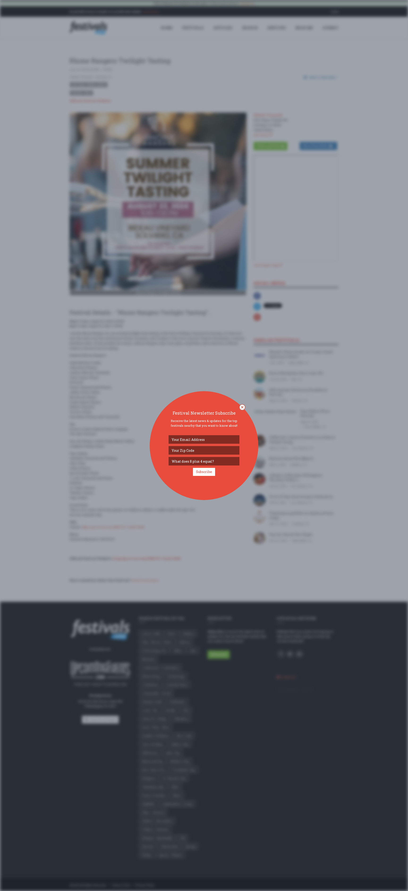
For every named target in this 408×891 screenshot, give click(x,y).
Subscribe (204, 472)
